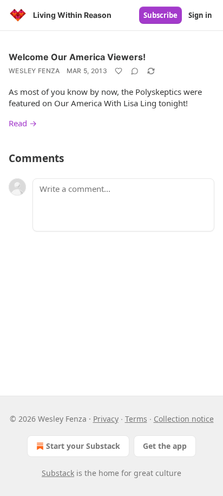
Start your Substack (83, 446)
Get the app (165, 446)
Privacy (106, 419)
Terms (136, 419)
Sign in (200, 15)
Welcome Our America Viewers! (77, 56)
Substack (58, 473)
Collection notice (184, 419)
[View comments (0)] (135, 71)
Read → (23, 123)
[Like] (119, 71)
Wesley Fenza (34, 71)
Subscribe (160, 15)
